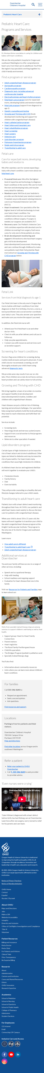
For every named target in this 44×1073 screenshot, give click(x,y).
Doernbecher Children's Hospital (17, 4)
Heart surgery (10, 134)
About (4, 970)
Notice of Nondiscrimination (12, 884)
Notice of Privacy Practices (11, 881)
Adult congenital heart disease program (20, 83)
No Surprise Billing (8, 960)
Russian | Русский (8, 898)
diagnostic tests (16, 368)
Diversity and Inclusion (10, 923)
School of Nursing (8, 1001)
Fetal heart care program (14, 100)
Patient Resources (10, 938)
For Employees (8, 1023)
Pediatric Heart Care (13, 14)
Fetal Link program (12, 105)
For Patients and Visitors (11, 951)
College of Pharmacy (9, 1010)
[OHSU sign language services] (11, 1046)
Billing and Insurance (9, 942)
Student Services (8, 1016)
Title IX (4, 929)
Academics (6, 994)
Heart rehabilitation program (16, 128)
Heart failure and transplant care (17, 125)
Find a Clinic (6, 948)
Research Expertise (9, 988)
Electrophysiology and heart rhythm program (22, 97)
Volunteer (5, 932)
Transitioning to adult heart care (17, 547)
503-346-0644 (19, 772)
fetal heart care (8, 173)
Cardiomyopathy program (14, 88)
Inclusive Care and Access (13, 1039)
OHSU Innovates (8, 985)
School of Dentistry (9, 1004)
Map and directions (12, 741)
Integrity (5, 920)
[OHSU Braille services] (5, 1046)
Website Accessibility (10, 917)
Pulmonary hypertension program (17, 142)
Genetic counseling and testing (16, 111)
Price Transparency (9, 957)
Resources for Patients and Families (23, 589)
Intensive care (10, 136)
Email (3, 1029)
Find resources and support (15, 707)
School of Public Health (10, 1007)
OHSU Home (6, 889)
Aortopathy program (12, 85)
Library (4, 982)
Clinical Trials (6, 954)
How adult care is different (15, 544)
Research (6, 966)
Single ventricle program (14, 145)
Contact (5, 892)
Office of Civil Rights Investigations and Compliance (21, 926)
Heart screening (10, 131)
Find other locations (12, 746)
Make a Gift (6, 914)
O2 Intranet (6, 1026)
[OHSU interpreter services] (18, 1046)
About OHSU (7, 905)
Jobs (3, 911)
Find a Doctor (6, 945)
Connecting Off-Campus (11, 1032)
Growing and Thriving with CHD (17, 114)
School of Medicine (8, 998)
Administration (7, 973)
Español (4, 895)
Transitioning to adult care (15, 148)
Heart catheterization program (16, 122)
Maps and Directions (9, 908)
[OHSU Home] (5, 4)
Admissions (6, 1013)
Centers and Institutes (10, 976)
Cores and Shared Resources (12, 979)
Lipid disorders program (14, 139)
